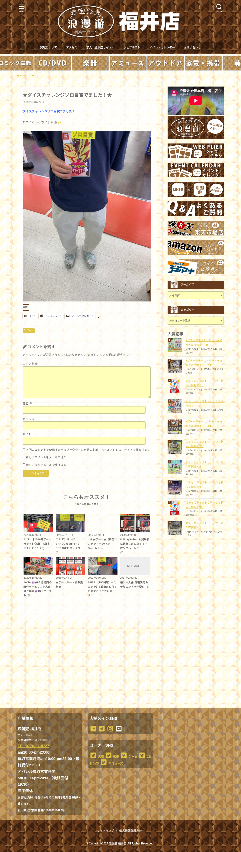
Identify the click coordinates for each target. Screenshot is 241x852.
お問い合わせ (192, 47)
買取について (48, 47)
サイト (27, 434)
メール (29, 418)
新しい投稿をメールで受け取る (46, 464)
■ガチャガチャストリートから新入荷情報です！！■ (204, 363)
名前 (27, 403)
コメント (30, 363)
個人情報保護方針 (130, 830)
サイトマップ (105, 830)
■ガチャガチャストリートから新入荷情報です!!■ (204, 342)
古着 (100, 756)
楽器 (115, 756)
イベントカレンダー (162, 47)
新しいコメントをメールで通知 (46, 457)
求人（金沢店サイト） (100, 47)
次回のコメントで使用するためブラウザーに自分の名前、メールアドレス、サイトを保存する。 (88, 449)
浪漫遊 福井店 (118, 843)
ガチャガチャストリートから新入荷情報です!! (204, 383)
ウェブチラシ (132, 47)
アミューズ (115, 763)
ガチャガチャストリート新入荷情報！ (204, 403)
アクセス (71, 47)
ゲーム (30, 330)
